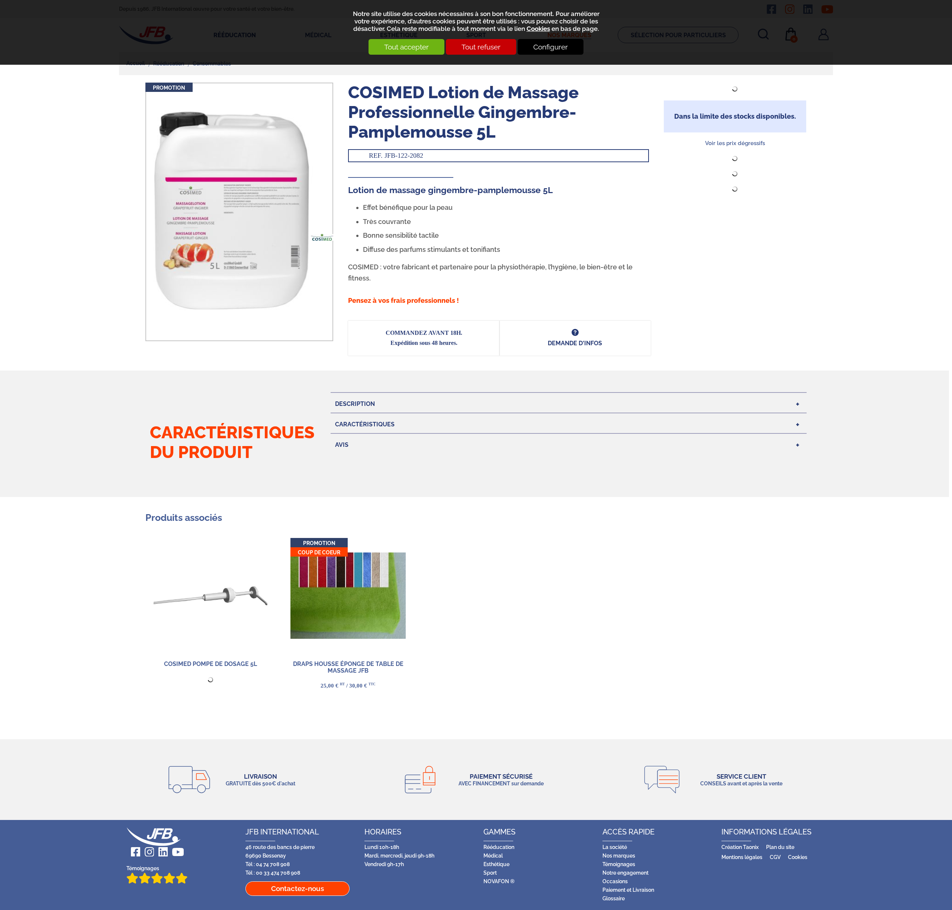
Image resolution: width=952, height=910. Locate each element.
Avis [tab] (341, 444)
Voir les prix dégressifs (735, 143)
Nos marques (618, 855)
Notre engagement (625, 872)
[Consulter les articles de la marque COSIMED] (322, 237)
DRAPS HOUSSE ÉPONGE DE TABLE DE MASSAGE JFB (348, 667)
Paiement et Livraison (628, 890)
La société (614, 847)
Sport (490, 872)
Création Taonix (740, 847)
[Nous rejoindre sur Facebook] (133, 851)
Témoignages (142, 868)
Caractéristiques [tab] (365, 424)
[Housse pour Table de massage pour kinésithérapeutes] (348, 595)
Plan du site (780, 847)
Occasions (615, 881)
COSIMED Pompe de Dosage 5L (210, 663)
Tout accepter (406, 47)
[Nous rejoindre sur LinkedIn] (161, 851)
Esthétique (496, 864)
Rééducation (498, 847)
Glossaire (613, 898)
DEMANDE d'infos (575, 343)
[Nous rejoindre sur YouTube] (176, 851)
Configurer (550, 47)
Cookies (538, 28)
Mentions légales (741, 857)
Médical (493, 855)
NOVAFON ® (499, 881)
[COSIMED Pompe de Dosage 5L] (210, 595)
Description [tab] (355, 403)
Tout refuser (481, 47)
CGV (775, 857)
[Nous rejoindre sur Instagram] (147, 851)
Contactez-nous (297, 888)
